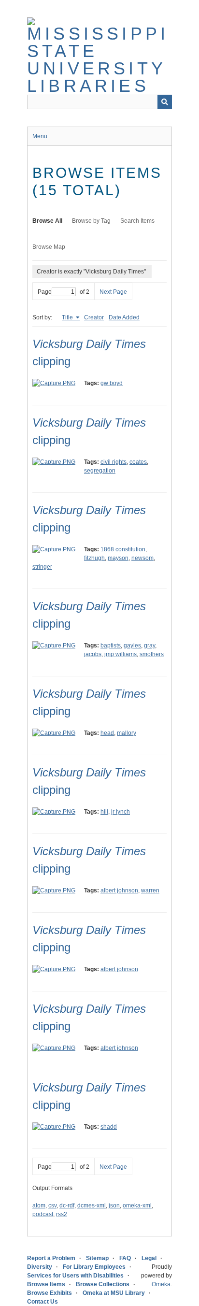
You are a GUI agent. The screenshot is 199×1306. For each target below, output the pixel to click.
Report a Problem (51, 1258)
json (114, 1205)
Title (68, 317)
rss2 (61, 1214)
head (107, 733)
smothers (152, 654)
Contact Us (42, 1301)
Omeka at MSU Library (114, 1293)
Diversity (39, 1266)
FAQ (125, 1258)
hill (104, 811)
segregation (99, 470)
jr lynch (120, 811)
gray (149, 645)
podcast (42, 1214)
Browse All (47, 220)
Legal (149, 1258)
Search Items (137, 220)
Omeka (161, 1284)
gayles (132, 645)
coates (138, 462)
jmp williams (120, 654)
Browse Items (46, 1284)
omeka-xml (137, 1205)
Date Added (124, 317)
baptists (110, 645)
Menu (39, 136)
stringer (42, 566)
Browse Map (48, 247)
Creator (94, 317)
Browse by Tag (91, 220)
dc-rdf (66, 1205)
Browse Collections (102, 1284)
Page (45, 291)
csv (52, 1205)
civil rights (113, 462)
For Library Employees (94, 1266)
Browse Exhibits (49, 1293)
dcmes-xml (91, 1205)
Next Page (113, 291)
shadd (108, 1126)
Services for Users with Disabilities (75, 1275)
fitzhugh (94, 558)
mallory (126, 733)
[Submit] (164, 102)
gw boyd (111, 383)
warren (150, 890)
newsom (142, 558)
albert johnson (119, 890)
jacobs (92, 654)
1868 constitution (122, 549)
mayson (118, 558)
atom (38, 1205)
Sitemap (97, 1258)
